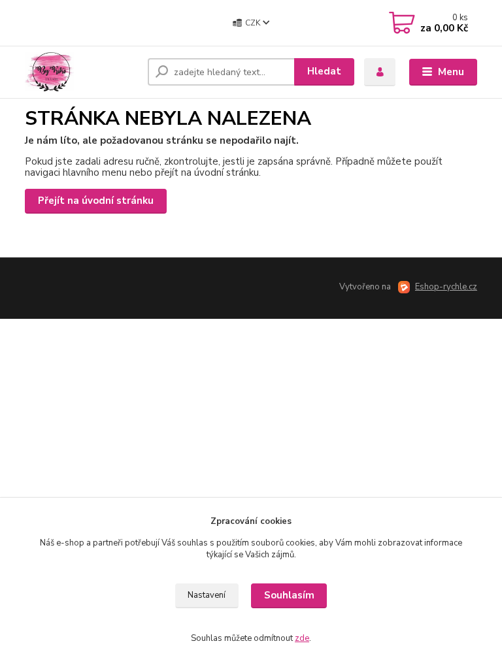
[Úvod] (81, 71)
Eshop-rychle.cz (446, 287)
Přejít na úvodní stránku (96, 200)
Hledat (324, 71)
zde (302, 638)
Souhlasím (289, 595)
